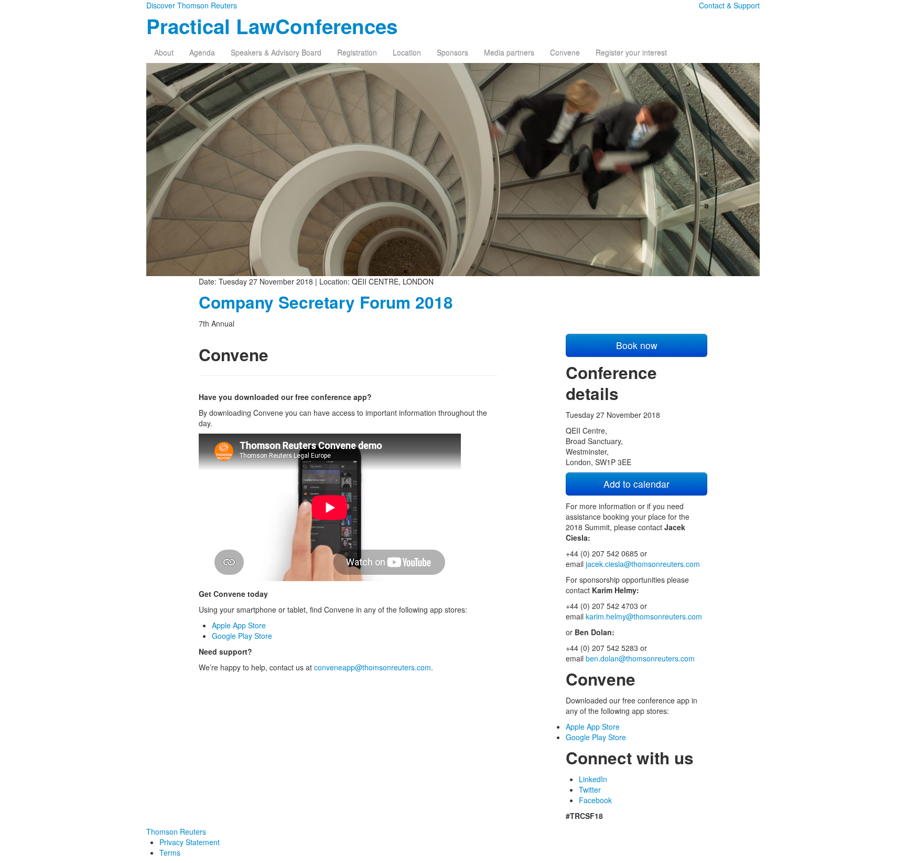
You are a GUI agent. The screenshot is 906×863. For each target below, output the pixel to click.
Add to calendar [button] (636, 483)
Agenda (202, 52)
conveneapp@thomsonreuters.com (372, 667)
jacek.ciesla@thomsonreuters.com (643, 564)
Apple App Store (239, 625)
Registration (357, 52)
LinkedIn (593, 779)
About (164, 52)
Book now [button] (636, 345)
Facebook (595, 800)
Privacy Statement (189, 842)
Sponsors (452, 52)
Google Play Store (242, 635)
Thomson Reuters (176, 831)
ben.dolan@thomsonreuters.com (640, 658)
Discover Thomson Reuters (191, 5)
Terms (169, 852)
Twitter (590, 789)
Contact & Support (729, 5)
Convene (565, 52)
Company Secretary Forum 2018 (326, 302)
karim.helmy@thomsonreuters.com (644, 616)
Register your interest (631, 52)
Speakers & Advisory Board (276, 52)
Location (407, 52)
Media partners (509, 52)
